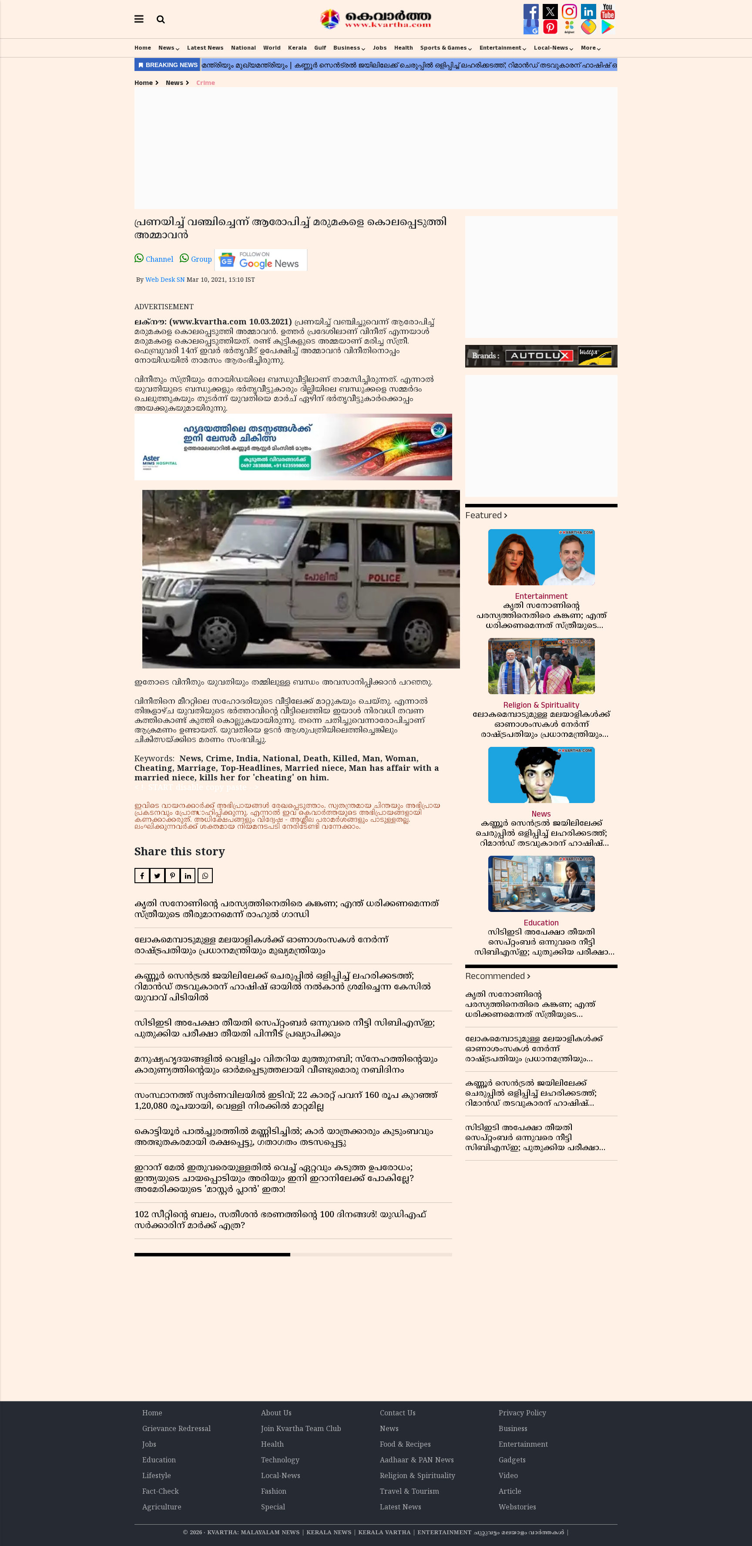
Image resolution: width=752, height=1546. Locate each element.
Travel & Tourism (409, 1492)
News (166, 48)
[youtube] (607, 11)
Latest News (205, 48)
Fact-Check (160, 1492)
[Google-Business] (532, 27)
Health (403, 48)
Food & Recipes (405, 1445)
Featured (483, 515)
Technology (280, 1460)
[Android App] (607, 27)
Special (273, 1507)
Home (142, 48)
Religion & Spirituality (417, 1476)
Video (508, 1476)
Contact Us (398, 1413)
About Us (276, 1413)
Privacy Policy (522, 1413)
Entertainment (500, 48)
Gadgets (512, 1460)
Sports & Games (443, 48)
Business (346, 48)
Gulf (320, 48)
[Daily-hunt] (570, 27)
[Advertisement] (376, 148)
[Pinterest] (551, 27)
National (243, 48)
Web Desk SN (165, 280)
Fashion (273, 1492)
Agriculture (161, 1507)
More (588, 48)
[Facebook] (532, 11)
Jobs (380, 48)
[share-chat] (589, 27)
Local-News (551, 48)
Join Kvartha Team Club (301, 1429)
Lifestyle (156, 1476)
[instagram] (570, 11)
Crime (205, 83)
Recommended (495, 976)
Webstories (517, 1507)
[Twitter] (551, 11)
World (272, 48)
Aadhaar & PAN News (417, 1460)
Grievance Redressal (176, 1429)
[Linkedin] (589, 11)
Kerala (297, 48)
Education (159, 1460)
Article (510, 1492)
